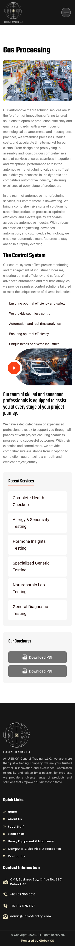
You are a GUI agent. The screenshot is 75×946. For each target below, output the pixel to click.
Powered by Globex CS (37, 940)
